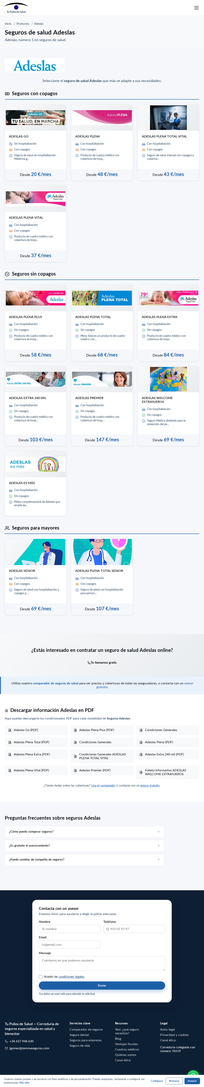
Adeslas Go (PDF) (26, 729)
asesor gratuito (150, 785)
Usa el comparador (103, 785)
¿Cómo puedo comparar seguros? (31, 831)
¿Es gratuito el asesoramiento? (29, 845)
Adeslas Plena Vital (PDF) (31, 770)
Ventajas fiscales (126, 1043)
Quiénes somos (125, 1054)
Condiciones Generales (161, 729)
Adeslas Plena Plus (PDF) (96, 729)
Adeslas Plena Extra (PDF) (32, 754)
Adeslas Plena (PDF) (159, 742)
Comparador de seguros (86, 1029)
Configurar (157, 1081)
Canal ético (123, 1060)
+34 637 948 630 (21, 1041)
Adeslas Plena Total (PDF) (31, 742)
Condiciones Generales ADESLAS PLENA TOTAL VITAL (102, 756)
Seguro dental (79, 1034)
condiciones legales (71, 976)
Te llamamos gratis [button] (104, 662)
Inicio (8, 23)
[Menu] (196, 7)
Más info (24, 1082)
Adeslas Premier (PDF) (94, 770)
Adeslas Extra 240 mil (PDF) (164, 754)
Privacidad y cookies (174, 1034)
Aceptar (192, 1081)
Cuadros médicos (127, 1049)
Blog (118, 1038)
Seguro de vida (80, 1045)
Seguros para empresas (86, 1040)
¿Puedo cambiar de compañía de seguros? (36, 859)
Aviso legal (167, 1029)
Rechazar (174, 1081)
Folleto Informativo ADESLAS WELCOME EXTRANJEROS (165, 772)
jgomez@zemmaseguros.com (29, 1048)
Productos (23, 23)
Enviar (102, 985)
